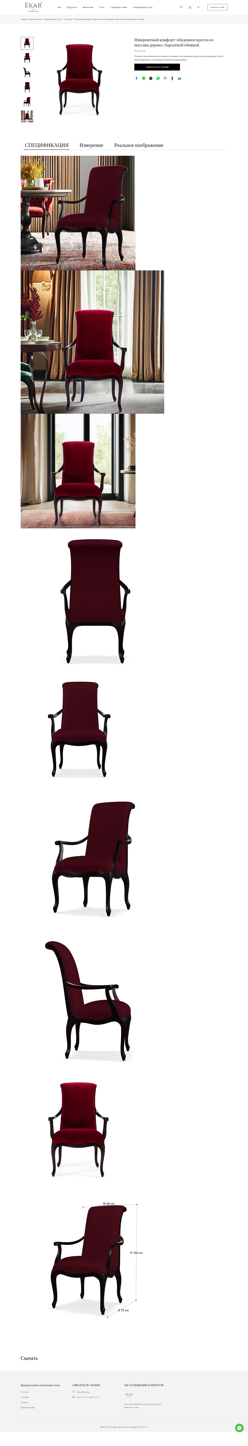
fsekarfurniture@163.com (88, 1397)
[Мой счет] (190, 7)
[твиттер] (151, 78)
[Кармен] (239, 1428)
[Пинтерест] (165, 78)
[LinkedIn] (179, 78)
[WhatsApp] (158, 78)
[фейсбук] (136, 78)
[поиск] (181, 7)
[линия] (144, 78)
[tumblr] (172, 78)
